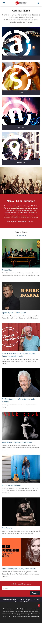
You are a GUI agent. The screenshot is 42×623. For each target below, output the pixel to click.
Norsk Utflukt (7, 270)
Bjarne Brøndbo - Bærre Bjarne (14, 313)
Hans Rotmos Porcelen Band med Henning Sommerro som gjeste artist (18, 355)
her (38, 616)
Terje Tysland (7, 528)
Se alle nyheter (21, 235)
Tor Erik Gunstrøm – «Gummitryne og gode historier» (18, 400)
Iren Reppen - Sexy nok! (11, 485)
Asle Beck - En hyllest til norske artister (17, 442)
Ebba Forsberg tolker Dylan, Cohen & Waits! (19, 569)
